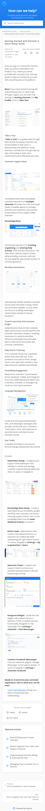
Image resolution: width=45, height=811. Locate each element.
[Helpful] (25, 53)
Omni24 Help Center (9, 31)
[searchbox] (24, 23)
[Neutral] (31, 53)
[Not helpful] (37, 53)
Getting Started (25, 31)
